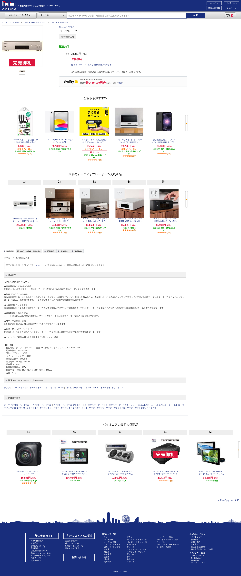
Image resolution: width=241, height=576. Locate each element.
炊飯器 (106, 552)
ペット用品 (160, 542)
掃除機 (106, 559)
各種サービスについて (74, 546)
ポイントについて (72, 543)
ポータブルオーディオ (94, 405)
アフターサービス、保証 (40, 556)
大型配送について (38, 548)
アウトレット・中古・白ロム (168, 544)
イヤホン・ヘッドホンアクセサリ (68, 405)
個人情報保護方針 (198, 547)
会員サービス (36, 560)
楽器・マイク (32, 408)
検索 (195, 15)
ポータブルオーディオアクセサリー (120, 405)
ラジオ (22, 408)
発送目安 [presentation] (64, 251)
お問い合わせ (79, 557)
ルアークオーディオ (101, 388)
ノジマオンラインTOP (11, 22)
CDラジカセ (12, 408)
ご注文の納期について (40, 551)
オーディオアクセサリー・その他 (141, 408)
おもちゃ (130, 559)
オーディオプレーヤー (59, 22)
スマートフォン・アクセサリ (138, 549)
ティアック (23, 388)
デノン (7, 388)
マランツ (53, 388)
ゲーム (129, 557)
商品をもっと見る (229, 500)
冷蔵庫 (106, 549)
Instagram (195, 560)
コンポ (85, 408)
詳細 (120, 83)
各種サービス (36, 558)
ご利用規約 (195, 542)
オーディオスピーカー (70, 408)
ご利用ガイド (231, 3)
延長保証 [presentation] (50, 251)
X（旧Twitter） (197, 558)
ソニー (14, 388)
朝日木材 (78, 388)
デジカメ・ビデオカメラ (137, 539)
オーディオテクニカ (38, 388)
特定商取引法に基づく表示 (202, 549)
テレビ (106, 537)
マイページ (231, 8)
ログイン (214, 3)
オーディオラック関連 (116, 408)
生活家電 (107, 554)
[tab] (8, 251)
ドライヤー (131, 537)
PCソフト (130, 562)
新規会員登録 (214, 8)
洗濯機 (106, 557)
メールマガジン (197, 556)
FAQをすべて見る (72, 548)
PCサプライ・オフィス (136, 552)
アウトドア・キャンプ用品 (167, 539)
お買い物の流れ (37, 541)
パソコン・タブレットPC (137, 542)
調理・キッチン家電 (112, 547)
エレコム (69, 388)
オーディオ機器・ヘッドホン (35, 22)
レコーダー (108, 539)
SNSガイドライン (198, 562)
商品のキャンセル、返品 (40, 553)
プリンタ (130, 547)
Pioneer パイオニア (66, 27)
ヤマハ (61, 388)
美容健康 (107, 562)
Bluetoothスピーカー (146, 405)
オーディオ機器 (110, 542)
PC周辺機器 (131, 544)
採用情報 (194, 539)
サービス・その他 (163, 547)
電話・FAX (131, 554)
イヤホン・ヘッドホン (42, 405)
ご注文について (71, 541)
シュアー (87, 388)
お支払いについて (38, 543)
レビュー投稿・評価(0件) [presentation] (30, 251)
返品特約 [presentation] (78, 251)
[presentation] (8, 251)
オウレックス (117, 388)
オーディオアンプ (97, 408)
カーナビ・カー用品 (164, 537)
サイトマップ (196, 537)
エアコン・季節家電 (112, 544)
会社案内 (194, 544)
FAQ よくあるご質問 (80, 535)
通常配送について (38, 546)
